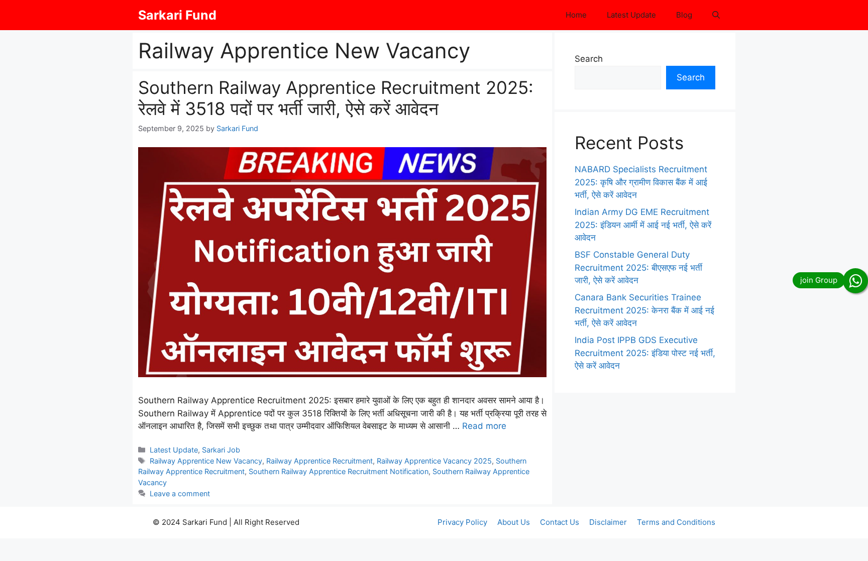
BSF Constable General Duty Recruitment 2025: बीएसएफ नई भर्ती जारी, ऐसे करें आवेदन (638, 267)
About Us (513, 522)
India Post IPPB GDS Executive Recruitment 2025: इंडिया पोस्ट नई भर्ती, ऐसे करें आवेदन (645, 353)
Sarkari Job (221, 449)
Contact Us (559, 522)
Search (589, 59)
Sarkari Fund (177, 15)
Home (576, 15)
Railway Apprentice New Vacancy (206, 461)
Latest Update (631, 15)
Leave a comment (180, 493)
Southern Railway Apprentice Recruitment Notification (338, 471)
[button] (716, 15)
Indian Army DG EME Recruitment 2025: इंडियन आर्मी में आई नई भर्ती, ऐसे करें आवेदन (643, 225)
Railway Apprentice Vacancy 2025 (434, 461)
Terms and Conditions (676, 522)
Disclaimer (608, 522)
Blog (684, 15)
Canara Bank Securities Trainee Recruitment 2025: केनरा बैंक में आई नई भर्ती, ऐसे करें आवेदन (644, 310)
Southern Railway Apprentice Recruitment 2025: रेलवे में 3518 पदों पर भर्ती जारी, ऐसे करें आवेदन (335, 98)
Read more (484, 426)
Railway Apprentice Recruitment (319, 461)
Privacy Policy (462, 522)
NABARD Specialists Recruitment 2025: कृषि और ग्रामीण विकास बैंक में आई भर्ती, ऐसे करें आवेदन (641, 182)
